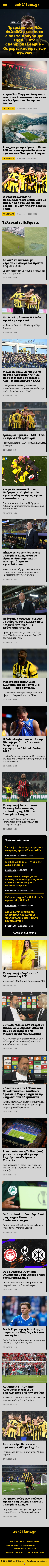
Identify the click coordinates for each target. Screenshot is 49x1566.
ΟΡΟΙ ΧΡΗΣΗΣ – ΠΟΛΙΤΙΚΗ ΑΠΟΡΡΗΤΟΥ (24, 1545)
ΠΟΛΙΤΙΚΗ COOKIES (14, 1552)
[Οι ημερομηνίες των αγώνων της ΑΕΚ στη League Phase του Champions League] (24, 1480)
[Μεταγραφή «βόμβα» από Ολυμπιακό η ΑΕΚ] (24, 955)
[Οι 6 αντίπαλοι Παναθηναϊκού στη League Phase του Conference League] (24, 1196)
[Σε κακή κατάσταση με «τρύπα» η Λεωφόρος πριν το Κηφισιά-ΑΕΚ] (24, 241)
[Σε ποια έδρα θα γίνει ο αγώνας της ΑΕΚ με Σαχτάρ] (24, 1426)
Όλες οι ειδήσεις (24, 932)
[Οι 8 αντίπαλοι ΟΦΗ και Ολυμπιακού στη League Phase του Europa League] (24, 1253)
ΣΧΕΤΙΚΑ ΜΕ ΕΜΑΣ (35, 1552)
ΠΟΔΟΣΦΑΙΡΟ (8, 108)
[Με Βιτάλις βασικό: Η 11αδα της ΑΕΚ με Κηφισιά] (24, 299)
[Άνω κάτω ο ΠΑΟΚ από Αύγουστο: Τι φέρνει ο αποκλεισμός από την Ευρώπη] (24, 1368)
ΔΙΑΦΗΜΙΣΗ (33, 1541)
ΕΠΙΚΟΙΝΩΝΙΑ (17, 1541)
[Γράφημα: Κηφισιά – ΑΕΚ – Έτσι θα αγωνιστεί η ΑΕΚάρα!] (24, 416)
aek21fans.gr (24, 1531)
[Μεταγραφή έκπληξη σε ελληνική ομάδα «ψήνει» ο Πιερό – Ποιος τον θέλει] (24, 663)
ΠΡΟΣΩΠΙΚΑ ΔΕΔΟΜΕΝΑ (24, 1548)
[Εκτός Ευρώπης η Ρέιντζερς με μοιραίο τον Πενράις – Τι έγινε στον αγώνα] (24, 1311)
